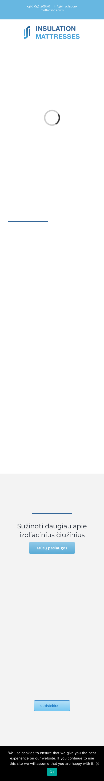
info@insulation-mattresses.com (59, 8)
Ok (52, 772)
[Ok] (97, 763)
